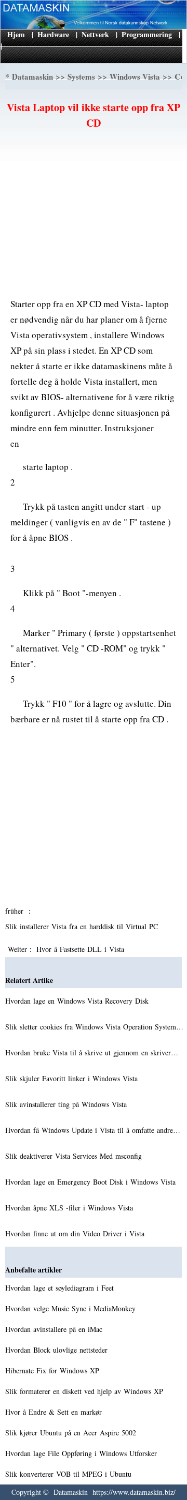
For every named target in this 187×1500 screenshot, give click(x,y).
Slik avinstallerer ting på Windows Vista (67, 1104)
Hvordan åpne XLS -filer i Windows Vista (70, 1208)
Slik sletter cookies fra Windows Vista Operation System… (94, 1027)
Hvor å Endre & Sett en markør (54, 1412)
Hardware (53, 34)
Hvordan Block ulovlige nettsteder (57, 1350)
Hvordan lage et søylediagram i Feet (60, 1288)
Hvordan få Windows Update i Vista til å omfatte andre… (92, 1130)
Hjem (16, 34)
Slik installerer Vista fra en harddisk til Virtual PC (83, 926)
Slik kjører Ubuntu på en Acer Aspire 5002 (72, 1432)
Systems (81, 76)
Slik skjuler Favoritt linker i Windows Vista (72, 1078)
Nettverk (95, 34)
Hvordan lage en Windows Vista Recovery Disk (78, 1001)
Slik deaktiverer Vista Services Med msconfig (74, 1156)
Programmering (147, 34)
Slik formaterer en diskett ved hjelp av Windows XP (85, 1391)
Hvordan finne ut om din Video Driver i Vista (76, 1233)
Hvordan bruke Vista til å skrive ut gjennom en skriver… (91, 1052)
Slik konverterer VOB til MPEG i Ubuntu (69, 1474)
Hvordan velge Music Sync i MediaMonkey (71, 1308)
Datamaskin (32, 76)
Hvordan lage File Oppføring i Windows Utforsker (82, 1453)
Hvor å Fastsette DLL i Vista (81, 949)
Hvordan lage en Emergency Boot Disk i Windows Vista (91, 1182)
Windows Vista (135, 76)
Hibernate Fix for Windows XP (53, 1370)
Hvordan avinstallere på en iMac (55, 1329)
